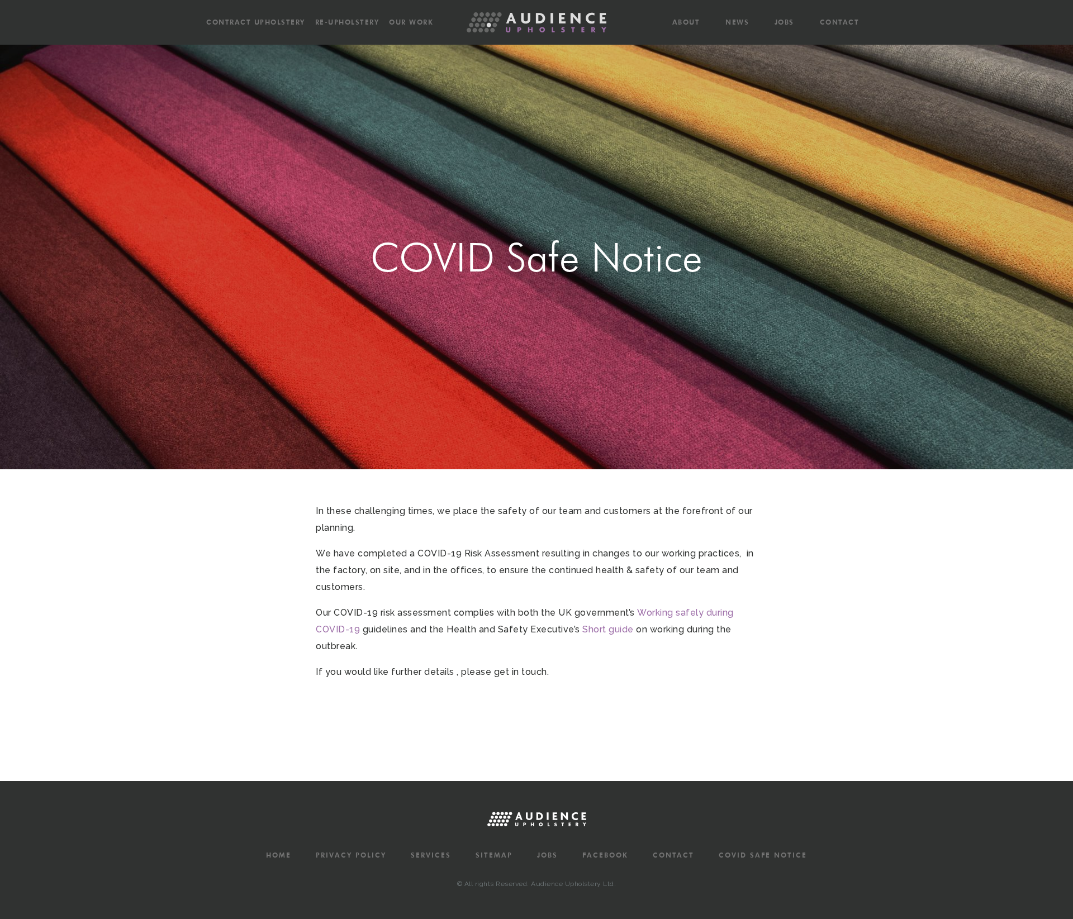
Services (431, 855)
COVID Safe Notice (763, 855)
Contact (840, 22)
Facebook (605, 855)
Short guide (608, 629)
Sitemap (494, 855)
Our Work (411, 22)
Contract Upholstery (255, 22)
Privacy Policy (351, 855)
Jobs (784, 22)
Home (278, 855)
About (686, 22)
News (737, 22)
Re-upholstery (347, 22)
